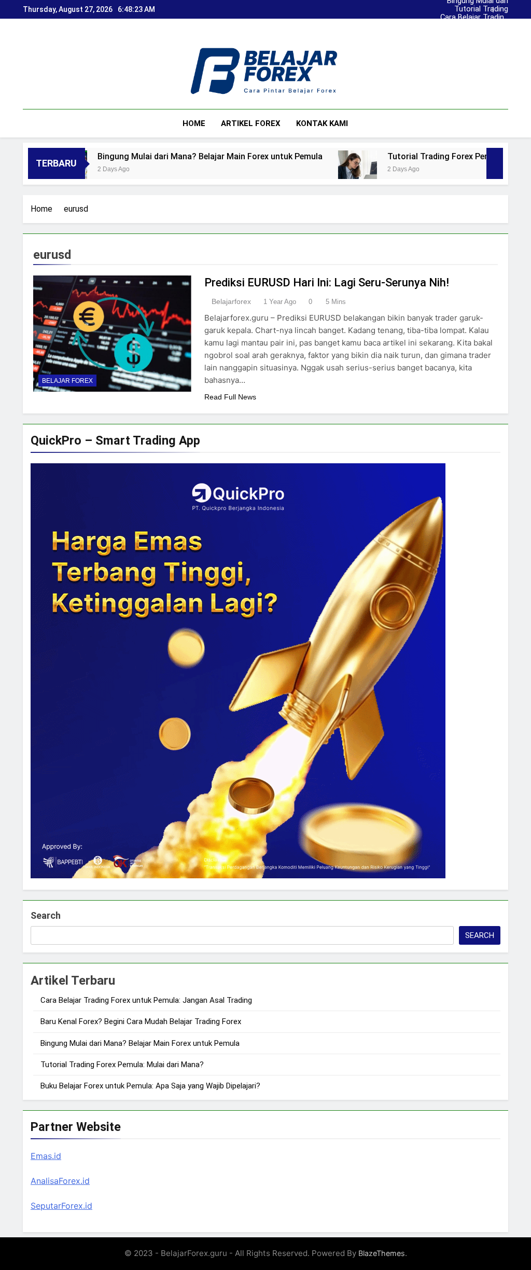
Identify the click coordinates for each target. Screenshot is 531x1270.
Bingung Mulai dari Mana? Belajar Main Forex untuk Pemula (485, 26)
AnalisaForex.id (60, 1181)
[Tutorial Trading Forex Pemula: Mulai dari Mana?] (311, 169)
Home (194, 123)
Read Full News (230, 397)
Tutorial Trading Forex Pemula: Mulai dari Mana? (480, 34)
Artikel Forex (251, 123)
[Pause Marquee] (494, 163)
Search (46, 915)
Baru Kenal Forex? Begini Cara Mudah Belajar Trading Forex (483, 17)
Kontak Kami (322, 123)
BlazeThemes (381, 1253)
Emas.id (46, 1156)
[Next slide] (503, 6)
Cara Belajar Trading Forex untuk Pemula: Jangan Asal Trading (484, 9)
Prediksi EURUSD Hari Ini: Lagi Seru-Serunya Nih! (326, 282)
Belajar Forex (67, 380)
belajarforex (231, 301)
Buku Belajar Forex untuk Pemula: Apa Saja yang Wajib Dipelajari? (150, 1085)
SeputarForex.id (61, 1205)
